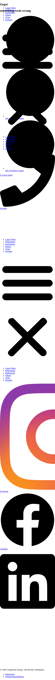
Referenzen (10, 13)
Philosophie (10, 10)
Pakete (8, 15)
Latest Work (10, 8)
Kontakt (8, 20)
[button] (27, 78)
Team (7, 17)
